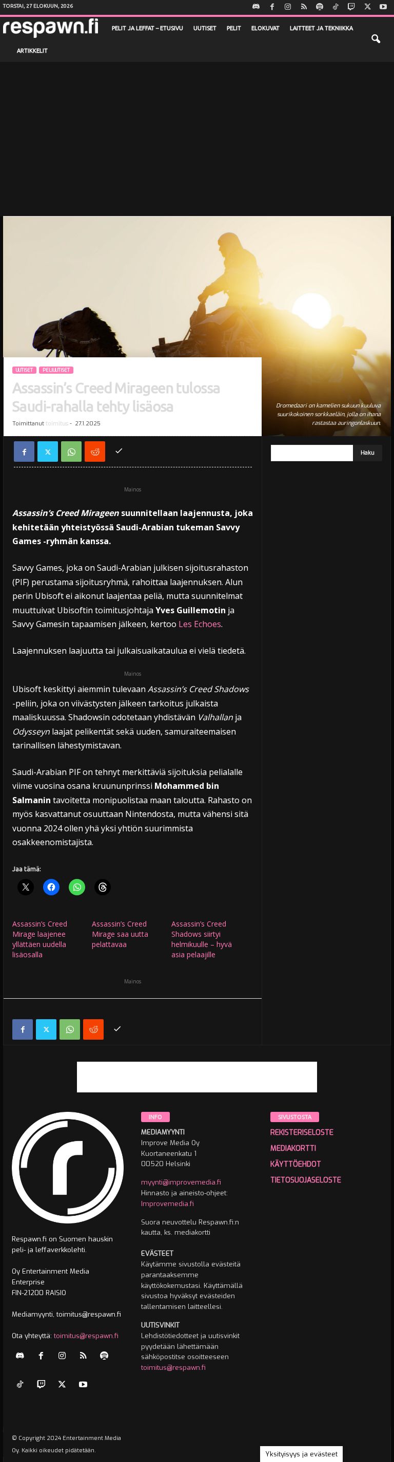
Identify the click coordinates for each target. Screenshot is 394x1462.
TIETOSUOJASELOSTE (305, 1180)
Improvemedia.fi (167, 1203)
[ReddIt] (95, 451)
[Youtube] (383, 7)
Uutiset (204, 28)
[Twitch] (351, 7)
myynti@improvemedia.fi (181, 1182)
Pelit (234, 28)
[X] (367, 7)
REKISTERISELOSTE (301, 1132)
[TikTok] (335, 7)
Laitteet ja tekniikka (321, 28)
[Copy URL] (118, 451)
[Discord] (256, 7)
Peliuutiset (56, 370)
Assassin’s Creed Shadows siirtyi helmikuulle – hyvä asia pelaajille (201, 939)
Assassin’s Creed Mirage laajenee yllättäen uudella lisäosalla (39, 939)
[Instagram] (288, 7)
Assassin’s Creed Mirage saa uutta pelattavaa (120, 934)
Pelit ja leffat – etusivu (147, 28)
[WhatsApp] (71, 451)
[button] (375, 39)
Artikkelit (32, 51)
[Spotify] (319, 7)
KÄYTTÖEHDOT (295, 1164)
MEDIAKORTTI (293, 1148)
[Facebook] (272, 7)
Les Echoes (200, 624)
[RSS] (304, 7)
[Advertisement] (197, 138)
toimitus (57, 423)
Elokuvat (265, 28)
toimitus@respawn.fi (86, 1335)
